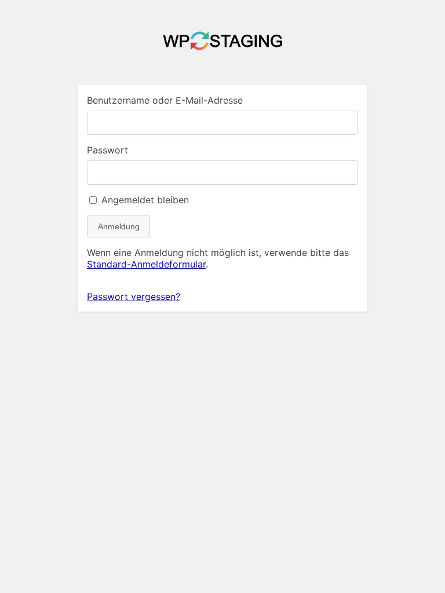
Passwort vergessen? (133, 296)
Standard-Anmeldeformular (146, 264)
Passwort (107, 150)
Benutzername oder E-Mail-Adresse (165, 100)
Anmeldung (119, 226)
